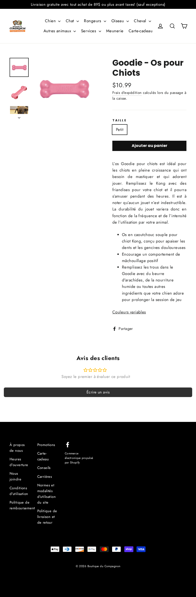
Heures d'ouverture (19, 462)
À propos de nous (17, 447)
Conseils (44, 467)
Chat (70, 21)
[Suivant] (19, 116)
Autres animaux (58, 31)
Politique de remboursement (20, 505)
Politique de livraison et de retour (47, 516)
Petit (119, 129)
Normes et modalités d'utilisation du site (46, 494)
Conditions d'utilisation (19, 490)
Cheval (140, 21)
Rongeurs (93, 21)
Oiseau (118, 21)
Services (89, 31)
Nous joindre (15, 476)
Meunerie (114, 31)
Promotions (46, 444)
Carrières (44, 476)
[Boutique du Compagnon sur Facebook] (68, 444)
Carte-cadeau (140, 31)
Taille (119, 120)
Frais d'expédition (127, 92)
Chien (51, 21)
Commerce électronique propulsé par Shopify (79, 457)
